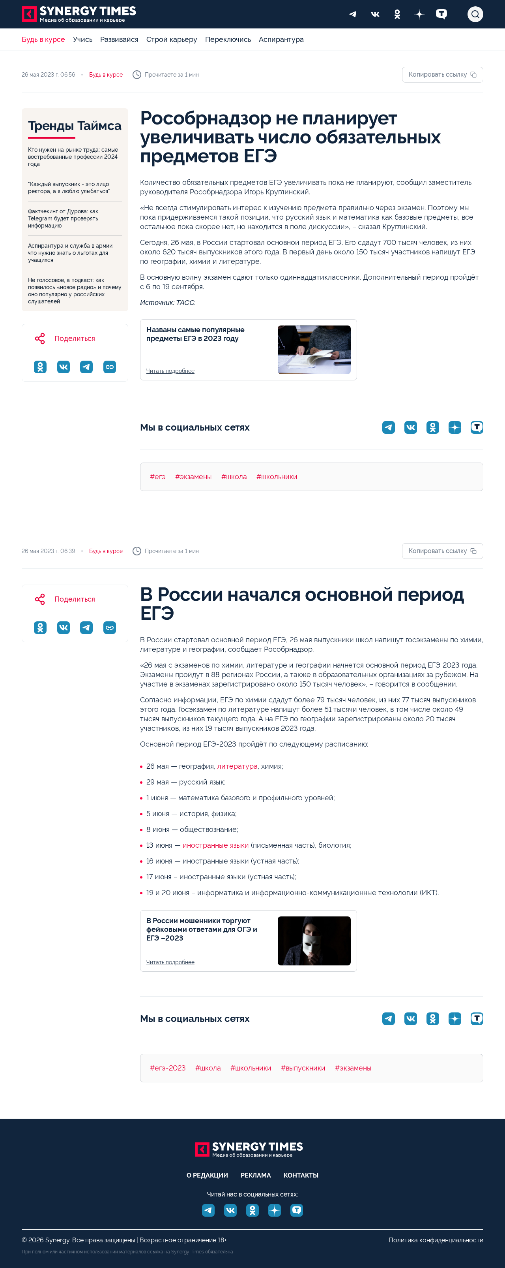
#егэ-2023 (168, 1068)
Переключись (228, 39)
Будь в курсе (43, 39)
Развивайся (119, 39)
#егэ (158, 476)
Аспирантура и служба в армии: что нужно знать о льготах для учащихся (71, 253)
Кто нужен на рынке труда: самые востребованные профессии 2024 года (73, 157)
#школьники (276, 476)
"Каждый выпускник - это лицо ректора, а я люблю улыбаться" (69, 187)
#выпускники (303, 1068)
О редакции (207, 1175)
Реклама (256, 1175)
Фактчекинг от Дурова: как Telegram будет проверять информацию (63, 218)
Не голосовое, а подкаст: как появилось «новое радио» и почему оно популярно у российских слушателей (75, 291)
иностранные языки (216, 845)
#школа (234, 476)
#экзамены (193, 476)
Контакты (301, 1175)
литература (237, 766)
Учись (82, 39)
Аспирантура (281, 39)
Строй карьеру (171, 39)
